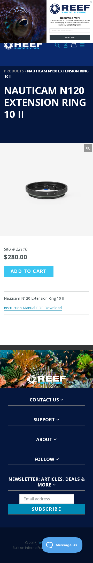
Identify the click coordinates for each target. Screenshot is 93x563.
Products (14, 71)
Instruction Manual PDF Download (33, 307)
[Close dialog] (91, 2)
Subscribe (69, 37)
